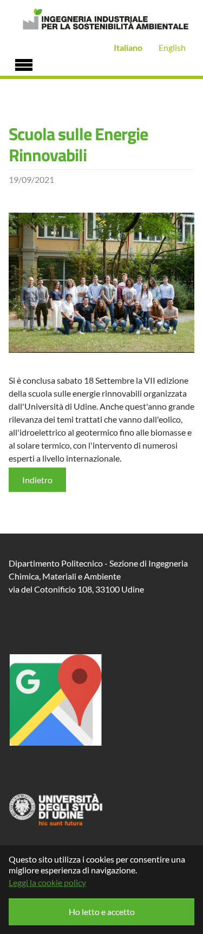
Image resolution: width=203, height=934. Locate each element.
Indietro (37, 480)
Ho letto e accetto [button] (102, 911)
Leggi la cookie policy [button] (47, 882)
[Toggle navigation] (23, 63)
